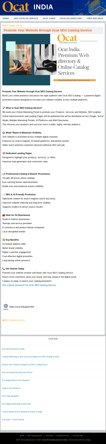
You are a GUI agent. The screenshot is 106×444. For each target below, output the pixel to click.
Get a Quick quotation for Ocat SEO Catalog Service (29, 285)
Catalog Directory (71, 18)
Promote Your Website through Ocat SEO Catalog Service (48, 30)
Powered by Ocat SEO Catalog (79, 440)
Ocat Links (49, 18)
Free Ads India (95, 18)
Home (6, 18)
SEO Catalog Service (26, 18)
